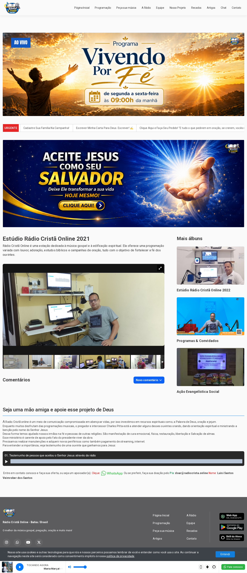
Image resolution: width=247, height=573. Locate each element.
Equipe (160, 7)
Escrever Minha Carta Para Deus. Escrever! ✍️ (66, 128)
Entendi (225, 554)
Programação (103, 7)
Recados (196, 7)
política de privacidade (120, 556)
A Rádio (146, 7)
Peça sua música (126, 7)
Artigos (211, 7)
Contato (236, 7)
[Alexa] (214, 567)
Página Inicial (81, 7)
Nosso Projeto (178, 7)
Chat (223, 7)
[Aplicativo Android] (207, 567)
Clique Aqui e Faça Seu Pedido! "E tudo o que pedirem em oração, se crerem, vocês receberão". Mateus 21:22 (170, 128)
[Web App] (200, 567)
